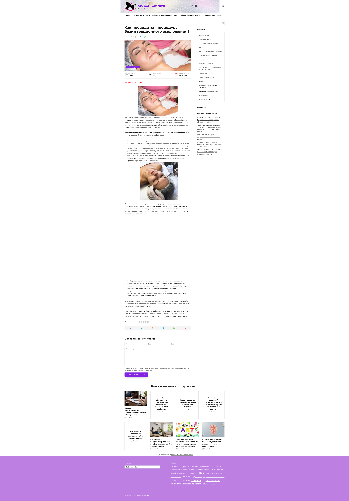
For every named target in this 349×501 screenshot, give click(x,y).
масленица (209, 473)
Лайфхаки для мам (142, 15)
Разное (201, 81)
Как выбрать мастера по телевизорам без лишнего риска (135, 435)
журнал (179, 473)
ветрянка (185, 469)
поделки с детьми (210, 477)
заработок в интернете (189, 473)
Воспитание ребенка (200, 467)
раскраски (179, 480)
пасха (204, 477)
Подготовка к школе (212, 15)
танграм (203, 480)
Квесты (201, 59)
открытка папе (198, 477)
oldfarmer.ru (188, 455)
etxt (190, 466)
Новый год (203, 73)
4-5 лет (174, 467)
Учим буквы (203, 95)
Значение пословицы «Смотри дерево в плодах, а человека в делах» (209, 129)
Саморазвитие (213, 466)
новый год (188, 476)
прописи (174, 481)
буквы (219, 467)
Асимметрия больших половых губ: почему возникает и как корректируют (212, 443)
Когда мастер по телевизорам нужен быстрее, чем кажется (187, 403)
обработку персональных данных (177, 368)
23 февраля (185, 467)
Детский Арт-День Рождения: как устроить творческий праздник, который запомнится (187, 443)
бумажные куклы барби (176, 469)
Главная (128, 15)
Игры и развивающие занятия (164, 15)
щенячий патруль (211, 484)
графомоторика (194, 469)
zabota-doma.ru (177, 455)
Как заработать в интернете (209, 55)
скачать (196, 480)
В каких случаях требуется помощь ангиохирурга (209, 144)
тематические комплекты (192, 483)
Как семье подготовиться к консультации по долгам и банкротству (135, 411)
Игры (201, 47)
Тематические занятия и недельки (208, 86)
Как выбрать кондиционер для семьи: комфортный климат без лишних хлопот (161, 443)
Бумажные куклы (205, 39)
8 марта (179, 466)
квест (201, 472)
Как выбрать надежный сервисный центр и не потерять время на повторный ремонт (213, 403)
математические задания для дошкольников (210, 68)
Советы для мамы (152, 5)
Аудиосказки (204, 35)
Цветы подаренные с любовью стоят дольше (208, 137)
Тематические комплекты (208, 91)
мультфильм (178, 477)
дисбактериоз (206, 469)
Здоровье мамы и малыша (190, 15)
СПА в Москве (157, 123)
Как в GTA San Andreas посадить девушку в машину (209, 152)
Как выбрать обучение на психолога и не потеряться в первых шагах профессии (161, 403)
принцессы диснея (219, 477)
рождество (187, 481)
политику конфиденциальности (142, 370)
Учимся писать (204, 99)
